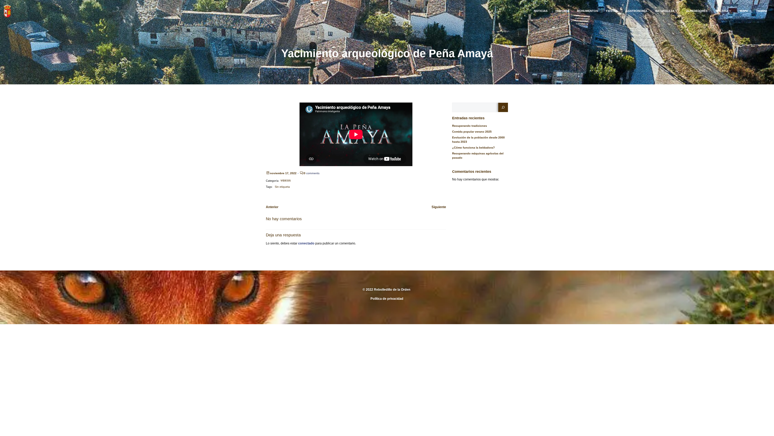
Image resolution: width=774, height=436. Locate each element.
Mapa (744, 11)
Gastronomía (636, 11)
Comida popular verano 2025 (472, 131)
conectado (306, 243)
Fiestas (612, 11)
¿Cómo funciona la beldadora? (473, 147)
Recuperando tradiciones (469, 125)
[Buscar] (503, 107)
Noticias (540, 11)
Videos (286, 180)
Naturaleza (664, 11)
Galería (722, 11)
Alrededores (696, 11)
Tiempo (761, 11)
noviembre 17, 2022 (283, 173)
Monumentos (587, 11)
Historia (562, 11)
